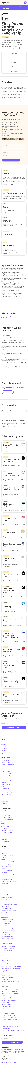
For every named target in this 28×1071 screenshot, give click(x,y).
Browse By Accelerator (7, 764)
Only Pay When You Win (7, 971)
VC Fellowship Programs (8, 948)
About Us (3, 744)
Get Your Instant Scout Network (10, 981)
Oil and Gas (4, 853)
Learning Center (5, 767)
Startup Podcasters (6, 1011)
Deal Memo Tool (5, 784)
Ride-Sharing (4, 851)
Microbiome (4, 857)
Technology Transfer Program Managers (12, 1030)
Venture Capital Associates (8, 1017)
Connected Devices (6, 890)
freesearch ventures (6, 897)
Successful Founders (6, 1024)
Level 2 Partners (5, 902)
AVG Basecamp (5, 917)
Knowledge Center (6, 799)
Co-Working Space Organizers (9, 1008)
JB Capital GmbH (5, 923)
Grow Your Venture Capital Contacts (11, 966)
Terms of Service (5, 960)
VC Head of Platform (6, 817)
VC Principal (4, 824)
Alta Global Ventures (6, 934)
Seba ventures (5, 913)
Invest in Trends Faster (7, 973)
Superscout (5, 2)
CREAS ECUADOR (6, 915)
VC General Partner (6, 832)
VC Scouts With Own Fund (8, 1015)
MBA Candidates (5, 1028)
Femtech (3, 868)
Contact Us (4, 803)
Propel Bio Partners (6, 908)
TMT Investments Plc (7, 936)
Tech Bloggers (5, 995)
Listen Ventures (5, 932)
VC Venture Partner (6, 839)
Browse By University (7, 762)
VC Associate (4, 837)
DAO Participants (6, 1004)
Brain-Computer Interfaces (8, 875)
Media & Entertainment (7, 855)
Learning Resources (6, 777)
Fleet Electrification (6, 877)
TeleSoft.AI (4, 926)
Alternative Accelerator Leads (9, 1019)
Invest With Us (5, 788)
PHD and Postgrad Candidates (9, 1026)
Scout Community (6, 780)
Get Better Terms (6, 975)
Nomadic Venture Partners (8, 910)
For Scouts (4, 746)
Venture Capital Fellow (7, 813)
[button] (25, 2)
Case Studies (4, 801)
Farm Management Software (9, 862)
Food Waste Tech (6, 866)
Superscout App (5, 775)
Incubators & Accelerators (8, 1022)
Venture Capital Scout (7, 830)
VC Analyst (4, 828)
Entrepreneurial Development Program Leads (13, 998)
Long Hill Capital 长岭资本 (8, 928)
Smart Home (4, 859)
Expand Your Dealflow (7, 977)
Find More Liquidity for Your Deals (10, 968)
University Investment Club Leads (10, 993)
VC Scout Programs (6, 950)
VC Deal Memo (5, 841)
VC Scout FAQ (5, 782)
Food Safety (4, 872)
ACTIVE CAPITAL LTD (7, 939)
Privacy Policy (5, 958)
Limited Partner (5, 834)
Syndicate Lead (5, 821)
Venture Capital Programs (8, 946)
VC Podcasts (4, 769)
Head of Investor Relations (8, 811)
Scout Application (6, 771)
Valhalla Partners (6, 899)
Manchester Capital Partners (9, 904)
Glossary (3, 786)
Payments (4, 888)
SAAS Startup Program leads (9, 991)
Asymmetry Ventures (7, 919)
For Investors (5, 748)
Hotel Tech (4, 885)
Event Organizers (6, 1006)
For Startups (4, 750)
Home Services (5, 883)
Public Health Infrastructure (9, 881)
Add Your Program (6, 794)
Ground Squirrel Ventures (8, 930)
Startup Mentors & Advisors (8, 1000)
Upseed (3, 753)
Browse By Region (6, 760)
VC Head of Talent (6, 815)
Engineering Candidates (7, 1013)
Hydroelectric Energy (7, 879)
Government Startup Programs (9, 989)
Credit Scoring (5, 864)
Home (3, 742)
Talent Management (6, 870)
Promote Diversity (6, 979)
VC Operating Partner (7, 819)
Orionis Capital (5, 906)
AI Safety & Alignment (7, 849)
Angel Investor (5, 826)
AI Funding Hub (5, 797)
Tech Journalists (5, 1002)
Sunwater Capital (6, 921)
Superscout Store (6, 773)
